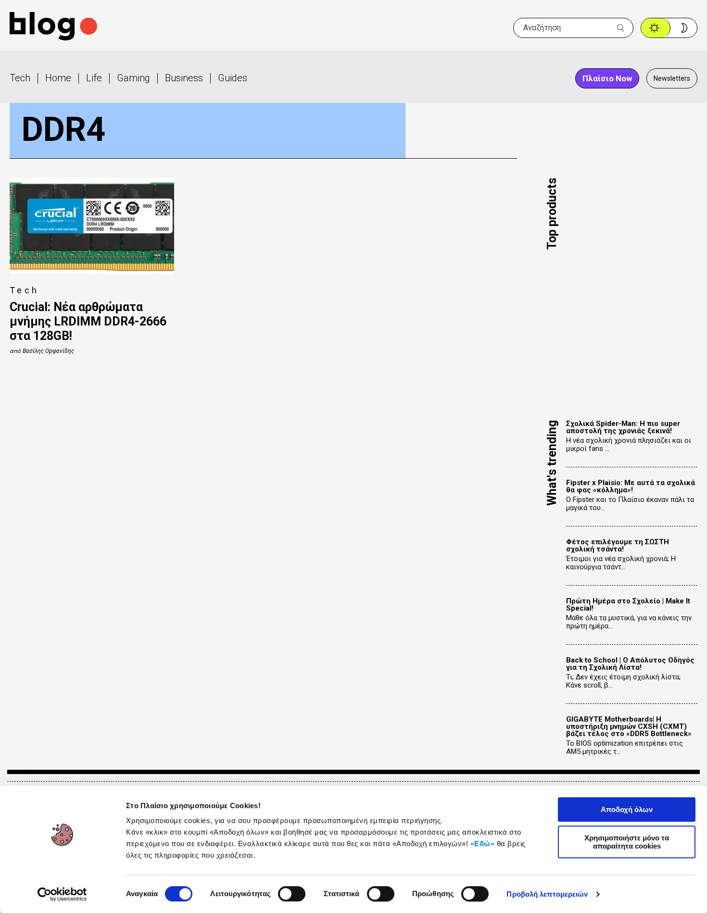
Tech (20, 78)
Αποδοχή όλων (627, 809)
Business (184, 78)
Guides (232, 78)
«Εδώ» (482, 843)
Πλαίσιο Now (607, 78)
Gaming (133, 78)
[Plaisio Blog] (53, 27)
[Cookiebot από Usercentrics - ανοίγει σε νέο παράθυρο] (62, 894)
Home (58, 78)
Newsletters (672, 78)
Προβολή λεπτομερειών (547, 894)
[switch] (291, 893)
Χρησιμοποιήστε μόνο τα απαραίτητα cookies (626, 842)
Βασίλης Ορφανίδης (48, 351)
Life (94, 78)
